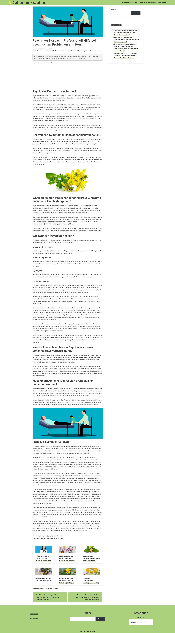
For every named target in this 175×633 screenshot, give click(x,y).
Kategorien (141, 617)
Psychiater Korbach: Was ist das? (126, 30)
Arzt (46, 51)
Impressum (34, 614)
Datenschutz (34, 618)
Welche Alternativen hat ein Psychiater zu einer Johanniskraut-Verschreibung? (126, 49)
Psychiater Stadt (53, 51)
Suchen (113, 9)
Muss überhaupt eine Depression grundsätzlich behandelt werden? (125, 54)
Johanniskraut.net (30, 2)
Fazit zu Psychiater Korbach (124, 58)
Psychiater (66, 98)
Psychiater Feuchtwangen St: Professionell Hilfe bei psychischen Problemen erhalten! (48, 597)
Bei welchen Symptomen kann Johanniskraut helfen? (124, 34)
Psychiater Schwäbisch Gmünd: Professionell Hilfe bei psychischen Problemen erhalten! (87, 597)
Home (41, 51)
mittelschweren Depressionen (83, 357)
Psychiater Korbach (52, 588)
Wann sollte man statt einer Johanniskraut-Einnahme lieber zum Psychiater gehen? (126, 39)
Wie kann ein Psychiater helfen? (125, 44)
